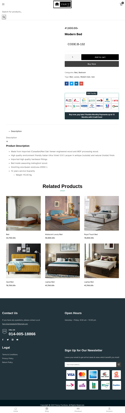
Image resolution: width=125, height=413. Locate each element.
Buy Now (92, 64)
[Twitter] (8, 340)
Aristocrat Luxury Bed (53, 234)
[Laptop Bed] (62, 261)
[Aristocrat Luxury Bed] (62, 213)
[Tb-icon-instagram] (12, 340)
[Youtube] (17, 340)
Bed (76, 72)
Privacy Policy (7, 358)
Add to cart (100, 57)
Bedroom (82, 72)
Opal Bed (10, 282)
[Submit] (118, 364)
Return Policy (7, 362)
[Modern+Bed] (71, 84)
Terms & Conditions (10, 354)
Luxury (76, 77)
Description (16, 131)
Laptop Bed (50, 282)
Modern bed (85, 77)
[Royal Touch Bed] (101, 213)
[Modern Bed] (67, 84)
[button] (91, 93)
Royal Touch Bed (91, 234)
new (93, 77)
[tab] (65, 131)
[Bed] (23, 213)
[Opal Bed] (23, 261)
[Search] (4, 17)
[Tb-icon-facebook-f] (3, 340)
